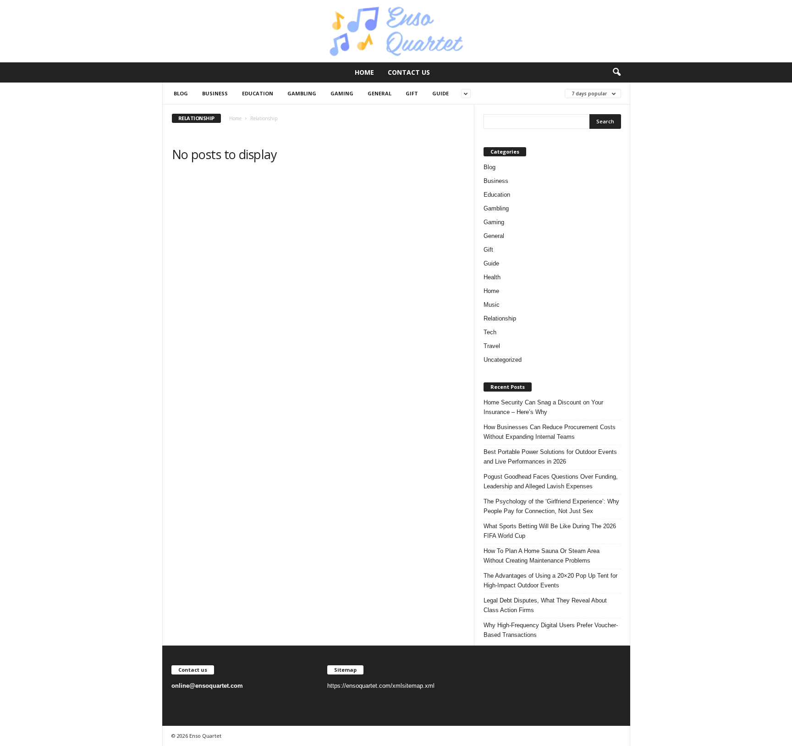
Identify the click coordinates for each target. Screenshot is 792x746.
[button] (616, 72)
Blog (181, 93)
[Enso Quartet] (396, 31)
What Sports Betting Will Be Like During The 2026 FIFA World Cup (550, 531)
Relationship (500, 318)
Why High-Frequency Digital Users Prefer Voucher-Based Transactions (551, 630)
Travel (492, 346)
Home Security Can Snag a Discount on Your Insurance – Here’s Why (543, 407)
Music (492, 304)
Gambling (301, 93)
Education (257, 93)
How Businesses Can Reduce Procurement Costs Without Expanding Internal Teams (550, 432)
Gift (412, 93)
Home (364, 72)
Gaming (341, 93)
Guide (440, 93)
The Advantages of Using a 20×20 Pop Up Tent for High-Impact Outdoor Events (550, 580)
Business (215, 93)
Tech (490, 332)
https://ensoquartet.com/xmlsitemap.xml (380, 685)
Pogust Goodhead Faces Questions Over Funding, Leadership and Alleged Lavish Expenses (551, 481)
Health (492, 277)
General (379, 93)
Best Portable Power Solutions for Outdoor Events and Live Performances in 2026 (550, 456)
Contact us (409, 72)
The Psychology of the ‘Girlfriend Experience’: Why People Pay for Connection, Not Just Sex (551, 506)
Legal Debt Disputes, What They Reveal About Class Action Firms (545, 605)
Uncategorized (503, 359)
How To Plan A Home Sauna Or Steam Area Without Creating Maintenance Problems (542, 555)
